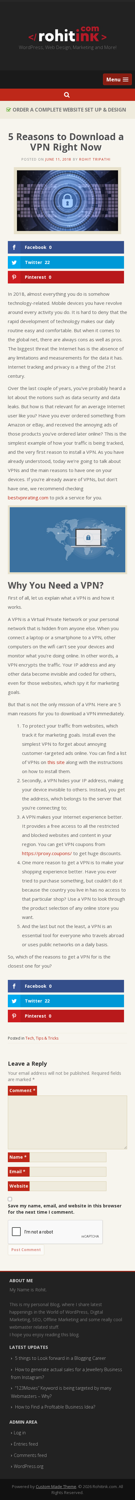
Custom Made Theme (56, 1486)
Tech (29, 1038)
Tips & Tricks (47, 1038)
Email (17, 1171)
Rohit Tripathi (95, 159)
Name (18, 1157)
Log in (20, 1433)
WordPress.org (28, 1466)
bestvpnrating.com (28, 497)
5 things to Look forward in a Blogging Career (60, 1358)
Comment (22, 1090)
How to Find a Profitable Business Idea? (55, 1407)
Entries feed (26, 1444)
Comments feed (30, 1455)
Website (18, 1186)
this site (56, 762)
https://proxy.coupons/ (47, 853)
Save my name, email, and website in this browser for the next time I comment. (65, 1209)
